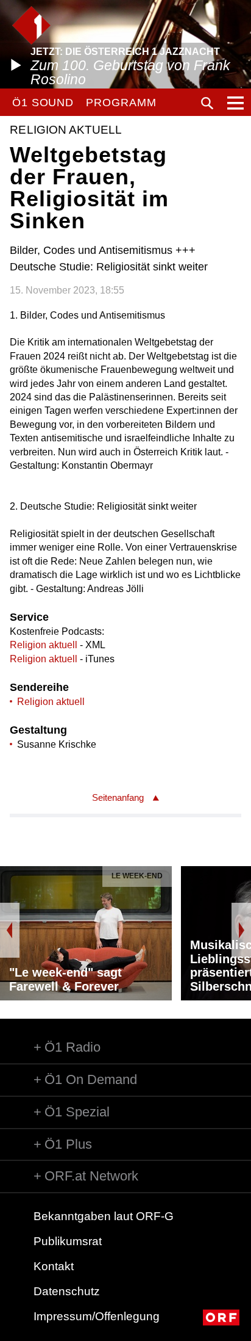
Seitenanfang (118, 797)
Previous (9, 930)
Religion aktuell (43, 645)
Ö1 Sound (43, 102)
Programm (121, 102)
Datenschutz (67, 1291)
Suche (207, 103)
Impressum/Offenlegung (97, 1316)
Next (241, 930)
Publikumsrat (68, 1241)
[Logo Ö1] (31, 25)
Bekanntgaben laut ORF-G (104, 1216)
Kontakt (54, 1266)
